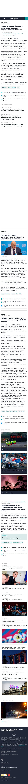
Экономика (4, 22)
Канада (3, 411)
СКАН (2, 765)
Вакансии (21, 729)
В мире (3, 314)
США (18, 87)
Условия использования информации (8, 777)
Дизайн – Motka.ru (4, 780)
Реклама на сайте (4, 730)
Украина (13, 293)
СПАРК (2, 755)
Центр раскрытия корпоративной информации (9, 767)
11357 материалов (5, 722)
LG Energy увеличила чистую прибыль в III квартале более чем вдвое (13, 34)
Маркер (2, 759)
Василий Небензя (6, 293)
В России (3, 133)
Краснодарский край (18, 170)
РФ (17, 293)
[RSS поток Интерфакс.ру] (8, 770)
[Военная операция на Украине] (14, 718)
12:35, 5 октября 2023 (5, 24)
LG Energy (4, 87)
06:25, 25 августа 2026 (5, 503)
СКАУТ (2, 758)
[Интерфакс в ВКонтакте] (6, 770)
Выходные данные (4, 778)
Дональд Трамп (13, 411)
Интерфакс (14, 19)
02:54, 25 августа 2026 (5, 315)
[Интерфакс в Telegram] (4, 770)
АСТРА (2, 760)
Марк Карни (21, 411)
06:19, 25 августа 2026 (5, 134)
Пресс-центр (15, 729)
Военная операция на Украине (16, 133)
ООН (20, 293)
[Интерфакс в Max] (10, 770)
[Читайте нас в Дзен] (2, 770)
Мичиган (14, 87)
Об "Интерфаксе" (9, 729)
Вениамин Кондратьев (7, 170)
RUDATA (2, 766)
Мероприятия (11, 730)
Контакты (3, 729)
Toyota (9, 87)
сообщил (11, 148)
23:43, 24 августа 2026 (5, 233)
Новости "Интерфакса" (5, 763)
